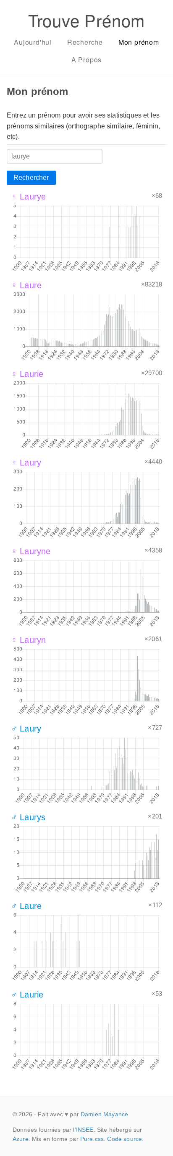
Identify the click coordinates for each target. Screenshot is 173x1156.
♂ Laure (26, 905)
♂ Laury (26, 728)
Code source (124, 1139)
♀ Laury (26, 462)
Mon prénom (138, 42)
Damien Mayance (104, 1114)
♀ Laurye (28, 196)
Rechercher (31, 177)
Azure (21, 1139)
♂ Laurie (27, 994)
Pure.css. (92, 1139)
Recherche (85, 42)
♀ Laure (26, 285)
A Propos (86, 59)
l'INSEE (83, 1129)
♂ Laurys (28, 817)
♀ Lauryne (30, 551)
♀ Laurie (27, 374)
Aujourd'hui (33, 42)
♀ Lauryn (28, 639)
